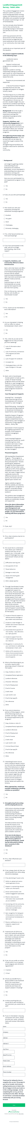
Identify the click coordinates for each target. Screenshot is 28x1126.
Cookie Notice (16, 1121)
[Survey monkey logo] (14, 1112)
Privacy (10, 1121)
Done (14, 1105)
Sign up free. (21, 1113)
